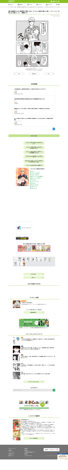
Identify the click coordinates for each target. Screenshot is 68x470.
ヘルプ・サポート (11, 452)
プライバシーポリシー (12, 448)
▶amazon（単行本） (34, 174)
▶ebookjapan (33, 179)
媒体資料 (26, 453)
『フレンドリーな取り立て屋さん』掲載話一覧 (34, 165)
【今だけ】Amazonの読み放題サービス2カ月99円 (34, 157)
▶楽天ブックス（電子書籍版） (36, 176)
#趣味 (51, 15)
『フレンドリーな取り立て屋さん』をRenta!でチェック (34, 143)
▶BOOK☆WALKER (34, 184)
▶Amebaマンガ (33, 188)
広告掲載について (11, 453)
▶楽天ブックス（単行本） (35, 178)
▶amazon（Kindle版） (35, 173)
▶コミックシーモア (34, 181)
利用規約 (9, 450)
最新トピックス (11, 455)
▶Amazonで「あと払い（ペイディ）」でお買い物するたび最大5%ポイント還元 (33, 161)
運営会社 (26, 448)
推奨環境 (26, 450)
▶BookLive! (32, 183)
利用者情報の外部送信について (30, 452)
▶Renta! (32, 171)
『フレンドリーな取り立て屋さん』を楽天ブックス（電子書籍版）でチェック (34, 152)
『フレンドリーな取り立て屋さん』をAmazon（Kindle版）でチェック (34, 148)
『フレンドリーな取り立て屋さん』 (37, 168)
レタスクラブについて (28, 455)
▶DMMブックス (33, 186)
